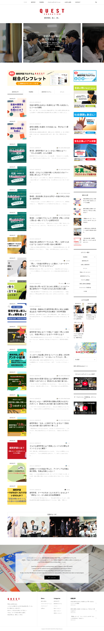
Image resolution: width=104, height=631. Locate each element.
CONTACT (77, 2)
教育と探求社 (43, 601)
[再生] (75, 388)
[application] (85, 383)
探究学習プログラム (46, 92)
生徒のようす (52, 514)
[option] (52, 43)
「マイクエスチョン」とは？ (52, 48)
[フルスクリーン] (94, 388)
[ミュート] (92, 388)
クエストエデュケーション (54, 2)
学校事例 (41, 2)
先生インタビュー (57, 608)
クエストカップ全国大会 (85, 287)
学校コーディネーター (85, 272)
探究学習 (33, 2)
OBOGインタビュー (58, 613)
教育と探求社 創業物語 (85, 283)
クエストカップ (44, 606)
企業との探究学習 (85, 264)
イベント (62, 92)
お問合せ (43, 608)
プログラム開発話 (85, 280)
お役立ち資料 (68, 2)
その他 (85, 291)
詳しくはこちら (52, 577)
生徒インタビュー (57, 610)
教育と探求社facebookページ (81, 366)
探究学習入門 (15, 92)
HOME (25, 2)
